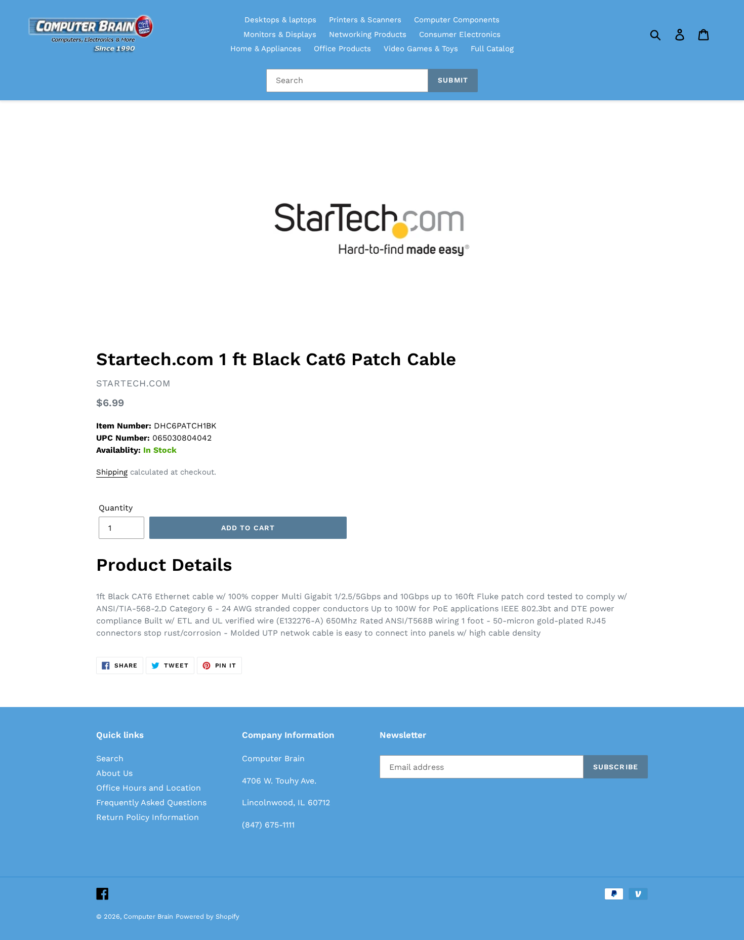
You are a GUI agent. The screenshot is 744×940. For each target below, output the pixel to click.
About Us (114, 773)
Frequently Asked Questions (151, 802)
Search (109, 758)
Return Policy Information (147, 817)
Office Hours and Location (148, 788)
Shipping (112, 472)
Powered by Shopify (207, 916)
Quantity (116, 508)
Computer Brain (148, 916)
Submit (453, 80)
